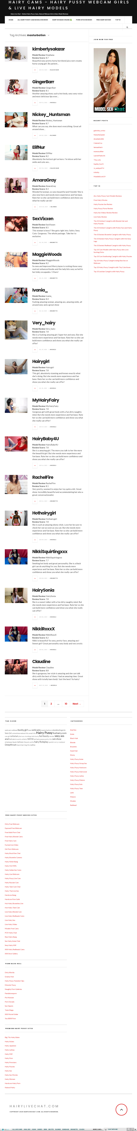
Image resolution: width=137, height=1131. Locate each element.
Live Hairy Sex (10, 920)
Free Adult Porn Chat (12, 832)
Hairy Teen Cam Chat (12, 887)
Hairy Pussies (10, 1067)
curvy (56, 742)
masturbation (46, 730)
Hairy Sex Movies (11, 1075)
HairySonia (43, 590)
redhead (14, 730)
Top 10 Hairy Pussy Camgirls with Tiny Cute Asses (112, 267)
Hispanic (27, 742)
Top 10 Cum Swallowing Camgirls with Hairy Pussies (113, 256)
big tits (27, 745)
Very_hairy (43, 323)
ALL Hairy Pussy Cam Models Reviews (33, 20)
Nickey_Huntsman (51, 114)
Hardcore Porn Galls (12, 899)
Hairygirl (40, 361)
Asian (72, 734)
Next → (77, 703)
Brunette (53, 242)
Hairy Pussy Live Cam (13, 878)
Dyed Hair (74, 751)
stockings (28, 736)
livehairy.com (59, 733)
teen (29, 730)
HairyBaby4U (45, 439)
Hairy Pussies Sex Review (103, 204)
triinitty (96, 172)
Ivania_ (40, 290)
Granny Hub (9, 977)
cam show (56, 739)
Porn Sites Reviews (84, 20)
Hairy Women (10, 1079)
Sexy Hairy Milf (10, 945)
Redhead (73, 805)
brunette (18, 739)
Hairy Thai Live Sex (12, 891)
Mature (73, 797)
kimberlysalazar (48, 49)
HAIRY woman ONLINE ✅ (62, 20)
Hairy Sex (8, 1071)
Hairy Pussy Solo (76, 784)
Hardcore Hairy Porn (12, 1083)
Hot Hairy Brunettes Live (14, 903)
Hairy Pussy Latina (77, 776)
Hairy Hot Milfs (11, 866)
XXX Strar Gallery (11, 954)
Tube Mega (9, 1010)
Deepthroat (10, 744)
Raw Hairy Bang (11, 937)
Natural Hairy (10, 1087)
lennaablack (98, 147)
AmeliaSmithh (99, 139)
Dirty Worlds (9, 972)
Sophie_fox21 (99, 164)
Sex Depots (9, 1006)
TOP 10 (118, 20)
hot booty (44, 736)
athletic (24, 739)
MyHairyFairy (45, 400)
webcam (8, 730)
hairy (36, 742)
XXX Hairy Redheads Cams (15, 949)
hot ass (12, 739)
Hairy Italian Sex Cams (13, 870)
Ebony (72, 755)
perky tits (48, 739)
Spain (15, 742)
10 (66, 703)
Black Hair (54, 70)
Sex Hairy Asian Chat (12, 941)
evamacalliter (99, 151)
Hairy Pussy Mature (77, 780)
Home (11, 20)
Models (53, 102)
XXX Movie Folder (11, 1014)
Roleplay (43, 742)
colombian (16, 733)
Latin (72, 793)
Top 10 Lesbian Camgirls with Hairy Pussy (109, 271)
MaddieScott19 (99, 176)
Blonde (53, 135)
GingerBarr (43, 82)
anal (7, 739)
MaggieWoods (47, 254)
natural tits (24, 733)
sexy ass (59, 735)
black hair (20, 745)
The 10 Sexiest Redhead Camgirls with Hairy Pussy (112, 245)
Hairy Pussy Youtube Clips (14, 981)
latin (33, 736)
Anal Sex (73, 730)
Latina (32, 745)
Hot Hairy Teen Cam (12, 908)
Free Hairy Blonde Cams (14, 836)
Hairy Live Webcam (12, 874)
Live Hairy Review (100, 217)
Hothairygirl (44, 513)
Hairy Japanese (10, 1046)
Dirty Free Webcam (12, 824)
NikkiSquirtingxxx (49, 552)
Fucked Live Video (11, 845)
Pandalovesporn (11, 993)
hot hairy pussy (39, 739)
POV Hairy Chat (11, 933)
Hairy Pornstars (10, 1062)
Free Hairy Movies (103, 20)
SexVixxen (42, 219)
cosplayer (61, 742)
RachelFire (42, 477)
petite (32, 742)
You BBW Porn (10, 1018)
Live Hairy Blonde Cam (13, 912)
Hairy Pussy (44, 733)
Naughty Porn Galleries (13, 989)
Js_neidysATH (99, 168)
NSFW (30, 739)
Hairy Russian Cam (12, 882)
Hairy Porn (9, 1058)
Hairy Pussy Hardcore (78, 767)
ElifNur (38, 147)
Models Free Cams (12, 928)
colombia (55, 730)
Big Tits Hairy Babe (12, 1037)
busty (37, 736)
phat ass (21, 736)
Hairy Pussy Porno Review (103, 208)
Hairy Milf (9, 1054)
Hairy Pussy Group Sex (78, 763)
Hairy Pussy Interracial (78, 772)
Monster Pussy (10, 985)
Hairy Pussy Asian (76, 759)
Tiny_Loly (97, 160)
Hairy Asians (9, 1041)
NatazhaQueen (99, 135)
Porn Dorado (9, 1002)
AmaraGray (44, 180)
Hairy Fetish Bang (11, 862)
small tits (32, 733)
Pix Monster (9, 997)
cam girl (7, 736)
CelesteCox (98, 143)
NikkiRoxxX (43, 629)
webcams (36, 730)
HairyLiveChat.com (34, 1106)
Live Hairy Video (11, 924)
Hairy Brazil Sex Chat (12, 853)
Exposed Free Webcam (13, 828)
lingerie (62, 730)
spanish (51, 742)
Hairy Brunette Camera (13, 857)
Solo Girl (8, 733)
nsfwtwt (14, 736)
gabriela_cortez (99, 130)
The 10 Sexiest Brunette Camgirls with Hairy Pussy (112, 234)
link (135, 1097)
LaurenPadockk (99, 156)
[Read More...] (35, 70)
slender (51, 736)
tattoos (20, 742)
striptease (8, 742)
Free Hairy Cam (10, 841)
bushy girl (23, 729)
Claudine (41, 662)
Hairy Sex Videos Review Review (106, 213)
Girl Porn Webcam (12, 849)
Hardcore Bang (10, 895)
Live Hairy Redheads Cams (14, 916)
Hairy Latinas (10, 1050)
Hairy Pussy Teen (76, 788)
